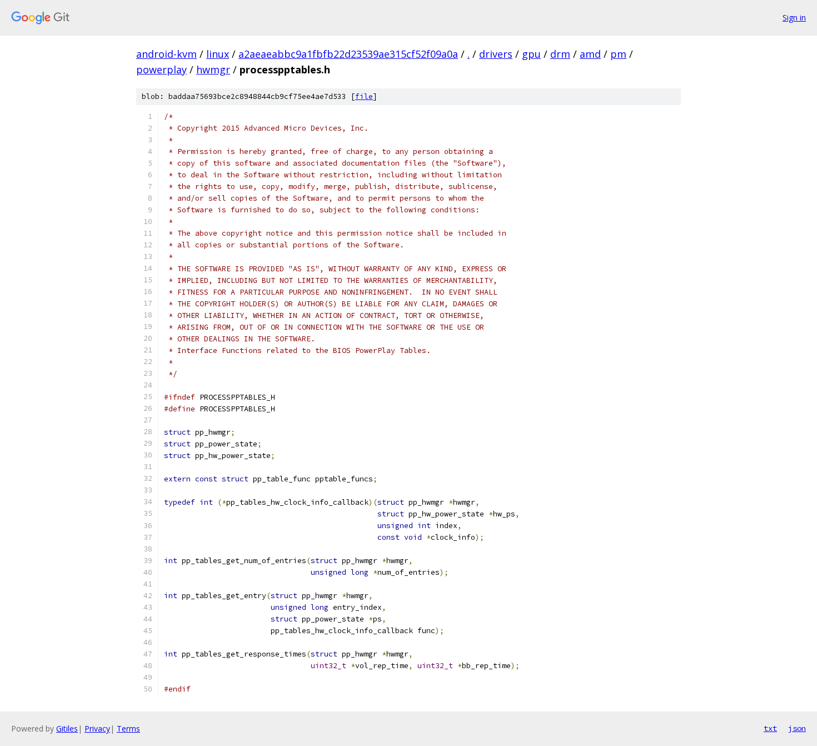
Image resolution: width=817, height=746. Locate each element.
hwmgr (213, 69)
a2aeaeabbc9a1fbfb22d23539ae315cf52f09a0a (348, 54)
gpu (531, 54)
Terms (128, 728)
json (797, 728)
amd (590, 54)
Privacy (97, 728)
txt (770, 728)
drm (560, 54)
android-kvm (166, 54)
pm (618, 54)
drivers (495, 54)
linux (217, 54)
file (364, 96)
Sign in (794, 17)
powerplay (161, 69)
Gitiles (67, 728)
